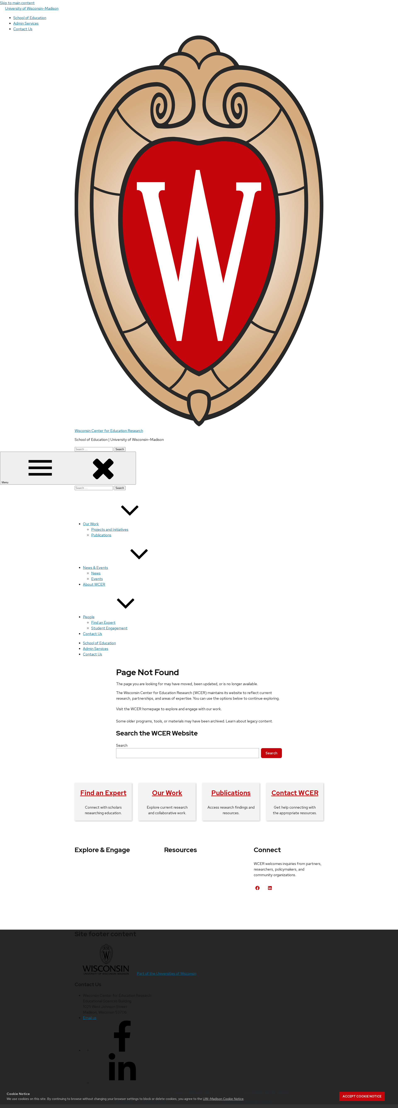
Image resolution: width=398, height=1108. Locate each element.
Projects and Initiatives (109, 529)
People (89, 616)
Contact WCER (294, 792)
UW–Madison (31, 8)
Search (121, 745)
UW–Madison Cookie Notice (223, 1099)
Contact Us (22, 29)
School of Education (29, 17)
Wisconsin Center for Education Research (109, 430)
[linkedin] (122, 1082)
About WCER (94, 584)
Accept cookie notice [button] (362, 1096)
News (96, 573)
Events (97, 578)
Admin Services (26, 23)
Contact (265, 903)
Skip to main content (17, 2)
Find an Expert (103, 622)
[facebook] (122, 1050)
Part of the (166, 973)
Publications (101, 535)
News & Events (95, 567)
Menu (5, 482)
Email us (89, 1017)
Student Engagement (109, 628)
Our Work (91, 523)
